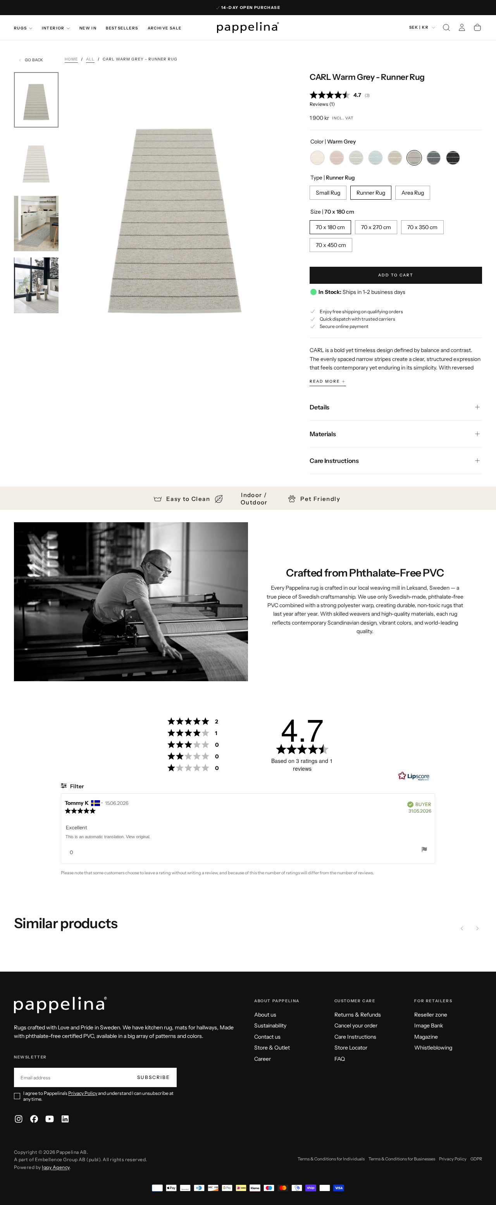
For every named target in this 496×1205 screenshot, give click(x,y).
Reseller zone (430, 1014)
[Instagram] (18, 1119)
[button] (446, 27)
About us (265, 1014)
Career (262, 1058)
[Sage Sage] (356, 158)
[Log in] (462, 27)
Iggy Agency (55, 1167)
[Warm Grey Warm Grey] (414, 158)
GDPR (476, 1159)
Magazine (426, 1036)
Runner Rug (370, 192)
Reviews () (322, 104)
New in (87, 28)
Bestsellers (122, 28)
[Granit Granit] (433, 158)
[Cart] (477, 27)
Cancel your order (355, 1025)
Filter (76, 786)
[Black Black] (453, 158)
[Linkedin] (65, 1119)
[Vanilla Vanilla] (317, 158)
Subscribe (153, 1077)
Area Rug (412, 192)
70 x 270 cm (376, 227)
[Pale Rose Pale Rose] (336, 158)
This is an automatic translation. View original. (107, 836)
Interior (53, 28)
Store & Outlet (272, 1047)
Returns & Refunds (357, 1014)
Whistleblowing (433, 1047)
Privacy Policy (82, 1093)
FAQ (339, 1058)
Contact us (267, 1036)
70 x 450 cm (331, 245)
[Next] (477, 928)
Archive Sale (165, 28)
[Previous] (462, 928)
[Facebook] (34, 1119)
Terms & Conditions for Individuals (331, 1159)
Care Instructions (355, 1036)
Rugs (20, 28)
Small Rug (328, 192)
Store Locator (350, 1047)
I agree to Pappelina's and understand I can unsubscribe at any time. (98, 1096)
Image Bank (428, 1025)
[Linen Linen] (395, 158)
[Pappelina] (60, 1005)
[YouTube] (49, 1119)
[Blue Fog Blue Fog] (375, 158)
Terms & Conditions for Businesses (402, 1159)
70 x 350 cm (422, 227)
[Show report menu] (424, 850)
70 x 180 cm (330, 227)
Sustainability (270, 1025)
